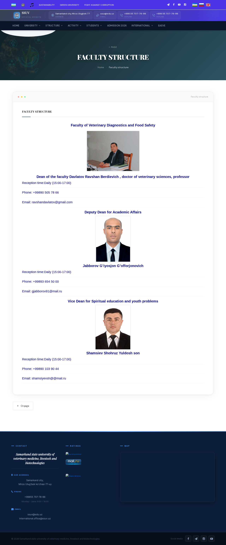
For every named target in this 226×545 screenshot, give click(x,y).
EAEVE (161, 25)
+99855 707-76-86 (35, 496)
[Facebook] (188, 538)
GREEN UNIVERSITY (69, 5)
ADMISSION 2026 (117, 25)
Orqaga (25, 405)
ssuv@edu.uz (35, 514)
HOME (16, 25)
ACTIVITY (73, 25)
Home (101, 67)
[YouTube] (211, 538)
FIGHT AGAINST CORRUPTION (99, 5)
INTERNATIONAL (141, 25)
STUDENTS (93, 25)
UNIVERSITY (31, 25)
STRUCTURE (53, 25)
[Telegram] (196, 538)
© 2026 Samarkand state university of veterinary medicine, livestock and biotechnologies (55, 538)
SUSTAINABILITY (47, 5)
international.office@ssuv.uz (35, 518)
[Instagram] (204, 538)
